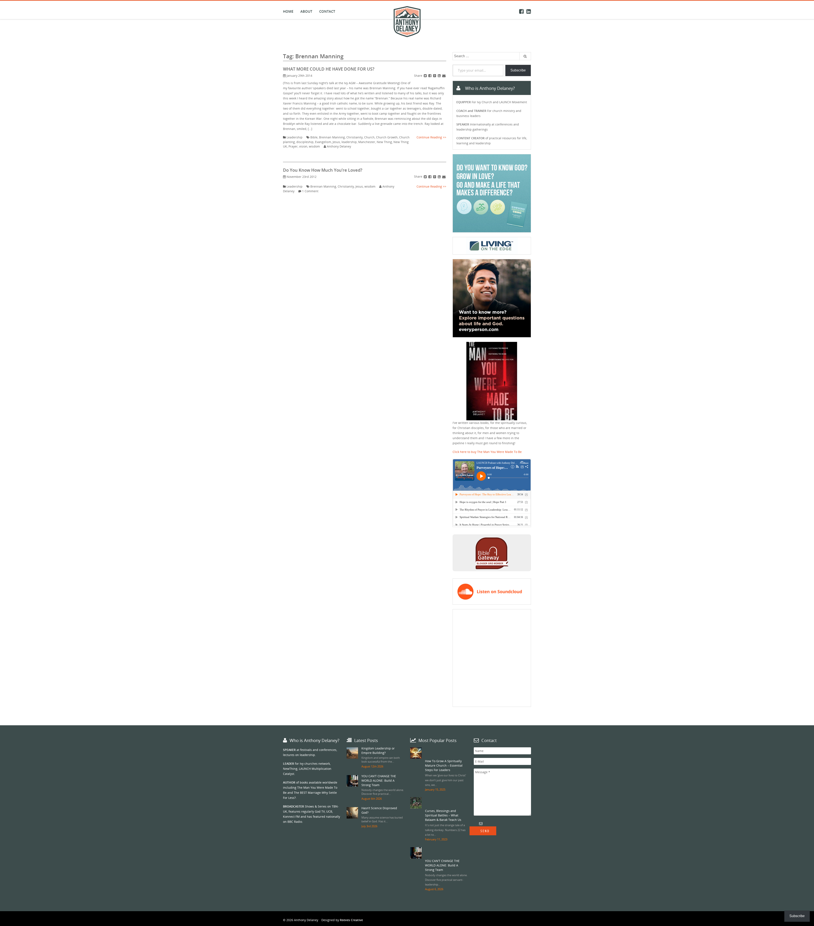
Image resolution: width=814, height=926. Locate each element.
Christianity (354, 137)
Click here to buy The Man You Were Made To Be (487, 452)
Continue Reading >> (431, 137)
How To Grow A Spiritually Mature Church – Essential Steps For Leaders (444, 765)
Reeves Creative (351, 920)
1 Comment (310, 191)
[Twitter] (425, 76)
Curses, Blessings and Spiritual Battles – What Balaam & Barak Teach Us (443, 815)
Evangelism (323, 142)
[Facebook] (430, 76)
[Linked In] (439, 76)
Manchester (366, 142)
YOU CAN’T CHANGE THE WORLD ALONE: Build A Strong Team (378, 780)
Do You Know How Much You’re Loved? (322, 170)
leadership (349, 142)
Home (288, 11)
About (306, 11)
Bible (314, 137)
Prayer (293, 146)
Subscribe (518, 70)
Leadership (294, 137)
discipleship (305, 142)
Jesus (336, 142)
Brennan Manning (332, 137)
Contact (327, 11)
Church (369, 137)
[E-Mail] (444, 76)
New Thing (384, 142)
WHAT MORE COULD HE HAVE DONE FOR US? (328, 69)
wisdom (314, 146)
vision (303, 146)
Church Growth (387, 137)
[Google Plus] (434, 76)
